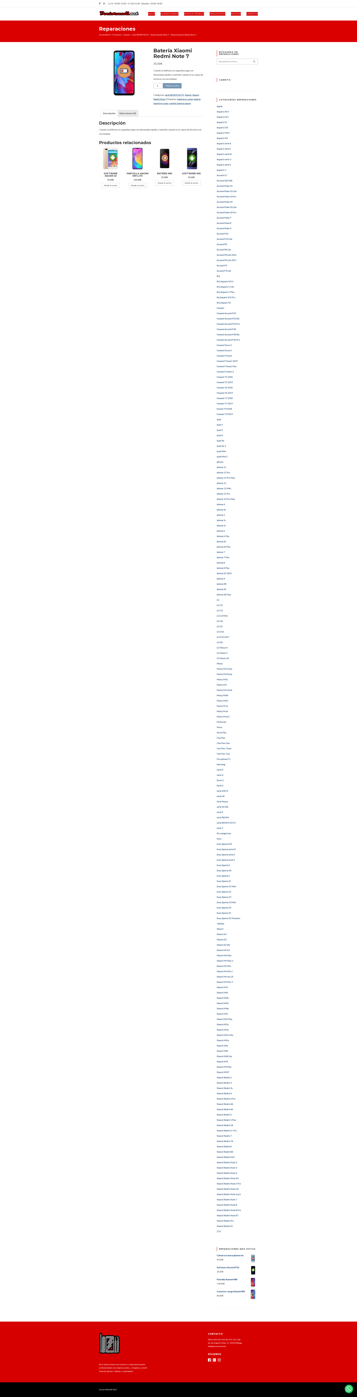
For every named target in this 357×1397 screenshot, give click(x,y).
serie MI (221, 796)
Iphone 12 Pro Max (226, 499)
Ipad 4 (220, 435)
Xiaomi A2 (222, 939)
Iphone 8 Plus (223, 568)
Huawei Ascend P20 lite (228, 318)
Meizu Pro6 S (223, 716)
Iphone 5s (221, 525)
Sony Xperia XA (224, 870)
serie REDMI (223, 817)
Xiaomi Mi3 (222, 987)
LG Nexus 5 (222, 653)
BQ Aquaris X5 (224, 302)
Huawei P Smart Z (225, 371)
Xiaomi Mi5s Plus (225, 1035)
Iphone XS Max (224, 594)
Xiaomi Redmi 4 (224, 1093)
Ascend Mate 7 (224, 217)
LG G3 (220, 610)
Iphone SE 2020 (224, 573)
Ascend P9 (222, 265)
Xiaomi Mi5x (223, 1040)
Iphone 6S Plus (224, 546)
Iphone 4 (221, 504)
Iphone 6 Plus (223, 536)
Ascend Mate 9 (224, 228)
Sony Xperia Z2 (224, 891)
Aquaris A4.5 (223, 111)
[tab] (109, 113)
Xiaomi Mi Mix (224, 966)
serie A (220, 769)
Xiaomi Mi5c (223, 1024)
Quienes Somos (169, 14)
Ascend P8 (222, 244)
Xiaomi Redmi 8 (224, 1146)
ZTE (219, 1231)
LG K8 (220, 642)
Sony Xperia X (223, 865)
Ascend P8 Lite (224, 249)
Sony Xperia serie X (226, 854)
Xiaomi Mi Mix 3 (225, 982)
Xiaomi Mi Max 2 (225, 960)
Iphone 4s (221, 509)
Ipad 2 (220, 424)
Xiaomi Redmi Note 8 (227, 1204)
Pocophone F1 (224, 759)
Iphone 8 (221, 562)
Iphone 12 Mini (224, 488)
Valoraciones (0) (127, 113)
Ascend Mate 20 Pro (226, 212)
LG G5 (220, 626)
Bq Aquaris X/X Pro (226, 297)
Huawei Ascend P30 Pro (228, 339)
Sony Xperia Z (223, 875)
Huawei (220, 308)
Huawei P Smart (224, 355)
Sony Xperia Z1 (224, 881)
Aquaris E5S (222, 127)
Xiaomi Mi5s (223, 1029)
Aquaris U (221, 170)
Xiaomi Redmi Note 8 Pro (229, 1210)
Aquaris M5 (222, 138)
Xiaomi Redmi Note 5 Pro (229, 1183)
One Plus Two (223, 753)
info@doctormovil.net (217, 1346)
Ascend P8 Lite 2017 (226, 260)
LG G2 (220, 605)
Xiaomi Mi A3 (223, 950)
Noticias (236, 14)
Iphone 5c (221, 520)
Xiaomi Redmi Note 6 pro (229, 1194)
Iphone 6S (221, 541)
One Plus (221, 737)
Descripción (109, 113)
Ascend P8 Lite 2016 (226, 254)
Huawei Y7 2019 (225, 403)
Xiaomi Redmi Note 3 (227, 1167)
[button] (349, 1389)
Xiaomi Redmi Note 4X (227, 1178)
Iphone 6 (221, 530)
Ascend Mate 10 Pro (226, 196)
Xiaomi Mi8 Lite (224, 1056)
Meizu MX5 (222, 700)
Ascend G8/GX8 (224, 180)
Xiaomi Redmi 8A (225, 1151)
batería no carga (185, 99)
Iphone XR (221, 584)
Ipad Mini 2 (222, 456)
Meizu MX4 (222, 695)
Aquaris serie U (224, 159)
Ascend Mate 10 (224, 185)
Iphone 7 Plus (223, 557)
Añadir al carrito (172, 85)
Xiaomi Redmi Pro (225, 1220)
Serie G (220, 780)
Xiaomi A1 (222, 934)
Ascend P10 (222, 233)
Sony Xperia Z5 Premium (228, 918)
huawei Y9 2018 (224, 408)
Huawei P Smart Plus (227, 366)
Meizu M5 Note (224, 690)
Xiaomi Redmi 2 (224, 1077)
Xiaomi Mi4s (223, 1008)
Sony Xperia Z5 (224, 913)
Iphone (220, 461)
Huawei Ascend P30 (226, 329)
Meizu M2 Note (224, 668)
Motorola (221, 721)
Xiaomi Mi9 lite (224, 1066)
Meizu (220, 663)
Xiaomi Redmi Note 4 (227, 1173)
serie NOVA (222, 806)
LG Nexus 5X (223, 658)
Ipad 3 (220, 430)
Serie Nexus (222, 801)
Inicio (151, 14)
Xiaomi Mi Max (224, 955)
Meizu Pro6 (222, 711)
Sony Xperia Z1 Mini (226, 886)
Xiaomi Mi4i (222, 1003)
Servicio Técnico (194, 14)
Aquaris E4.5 (223, 116)
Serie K (220, 785)
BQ (218, 276)
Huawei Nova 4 (224, 350)
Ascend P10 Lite (224, 239)
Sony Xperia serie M (226, 849)
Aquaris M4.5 (223, 132)
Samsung (221, 764)
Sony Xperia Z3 (224, 897)
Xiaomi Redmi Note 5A (228, 1189)
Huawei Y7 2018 (225, 398)
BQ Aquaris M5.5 (225, 281)
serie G (220, 775)
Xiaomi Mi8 (222, 1051)
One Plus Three (224, 748)
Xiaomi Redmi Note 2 (227, 1162)
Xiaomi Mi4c (223, 997)
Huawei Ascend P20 (226, 313)
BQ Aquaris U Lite (225, 286)
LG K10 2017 (223, 637)
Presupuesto (217, 14)
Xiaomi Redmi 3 (224, 1082)
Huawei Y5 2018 (225, 377)
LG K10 (220, 631)
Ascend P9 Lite (224, 270)
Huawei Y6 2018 (225, 387)
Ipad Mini (221, 451)
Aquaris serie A (224, 143)
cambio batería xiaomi (180, 103)
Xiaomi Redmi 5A (225, 1125)
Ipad (219, 419)
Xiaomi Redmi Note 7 (227, 1199)
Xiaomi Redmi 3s (225, 1088)
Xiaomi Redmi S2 (225, 1226)
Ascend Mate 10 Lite (227, 191)
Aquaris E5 (222, 122)
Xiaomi (188, 95)
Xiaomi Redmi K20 (225, 1157)
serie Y (220, 828)
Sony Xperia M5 (224, 844)
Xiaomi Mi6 (222, 1045)
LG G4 (220, 621)
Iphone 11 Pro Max (226, 477)
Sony (219, 838)
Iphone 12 (221, 483)
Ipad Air (220, 440)
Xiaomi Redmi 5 (224, 1114)
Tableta (220, 923)
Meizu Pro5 (222, 706)
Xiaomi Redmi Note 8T (228, 1215)
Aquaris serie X (224, 164)
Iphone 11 (221, 467)
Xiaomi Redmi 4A (225, 1104)
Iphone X (221, 578)
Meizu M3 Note (224, 674)
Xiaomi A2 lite (223, 944)
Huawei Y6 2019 (225, 392)
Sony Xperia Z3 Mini (226, 902)
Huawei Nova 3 (224, 345)
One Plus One (223, 743)
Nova (219, 727)
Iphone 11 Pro (223, 472)
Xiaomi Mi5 (222, 1013)
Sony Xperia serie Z (226, 859)
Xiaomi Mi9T (223, 1072)
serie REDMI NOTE (174, 95)
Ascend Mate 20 (224, 201)
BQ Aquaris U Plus (225, 292)
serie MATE (222, 790)
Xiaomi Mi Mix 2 (225, 971)
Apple (219, 106)
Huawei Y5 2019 (225, 382)
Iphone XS (221, 589)
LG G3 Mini (222, 615)
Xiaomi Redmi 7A (225, 1141)
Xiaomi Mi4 (222, 992)
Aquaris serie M (224, 154)
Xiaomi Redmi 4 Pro (226, 1098)
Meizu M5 (222, 684)
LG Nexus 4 (222, 647)
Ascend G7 (222, 175)
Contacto (252, 14)
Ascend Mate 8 (224, 223)
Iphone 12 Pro (223, 493)
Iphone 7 (221, 552)
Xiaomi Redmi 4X (225, 1109)
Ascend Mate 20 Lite (227, 207)
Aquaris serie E (224, 148)
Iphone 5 (221, 515)
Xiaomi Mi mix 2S (225, 976)
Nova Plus (221, 732)
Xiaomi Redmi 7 (224, 1135)
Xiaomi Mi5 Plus (224, 1019)
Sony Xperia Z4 (224, 907)
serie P (220, 812)
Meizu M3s (222, 679)
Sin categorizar (224, 833)
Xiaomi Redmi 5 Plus (226, 1120)
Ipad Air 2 (221, 446)
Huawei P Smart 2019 (227, 361)
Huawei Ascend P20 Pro (228, 323)
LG (218, 599)
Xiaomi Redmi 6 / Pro (227, 1130)
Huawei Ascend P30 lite (228, 334)
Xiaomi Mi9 (222, 1061)
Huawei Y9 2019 (225, 414)
